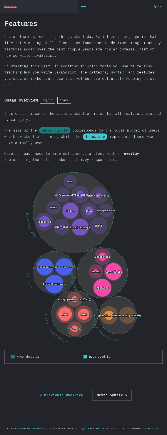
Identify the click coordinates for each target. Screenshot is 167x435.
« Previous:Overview (61, 395)
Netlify (152, 428)
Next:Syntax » (112, 395)
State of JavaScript (32, 428)
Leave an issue (97, 428)
